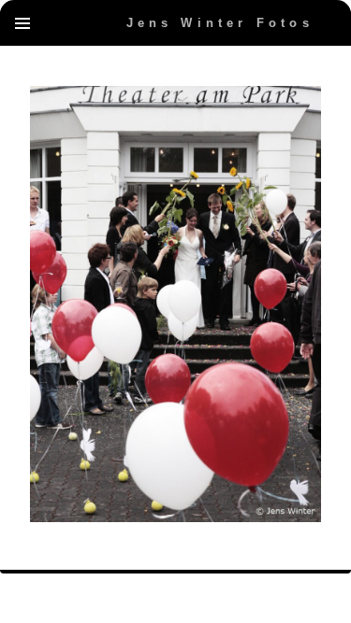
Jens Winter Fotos (220, 23)
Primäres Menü (22, 23)
